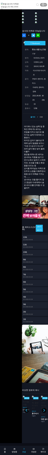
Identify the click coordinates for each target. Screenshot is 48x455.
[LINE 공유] (38, 35)
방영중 (14, 452)
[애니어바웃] (10, 5)
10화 (28, 253)
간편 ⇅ (39, 226)
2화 (28, 313)
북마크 (43, 452)
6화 (28, 283)
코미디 (43, 417)
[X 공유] (29, 35)
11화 (28, 246)
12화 (28, 238)
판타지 (25, 407)
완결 (24, 452)
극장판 (33, 452)
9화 (28, 261)
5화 (28, 290)
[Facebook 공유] (24, 35)
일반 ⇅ (39, 230)
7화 (28, 275)
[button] (44, 410)
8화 (28, 268)
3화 (28, 305)
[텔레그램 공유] (33, 35)
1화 (28, 320)
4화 (28, 298)
